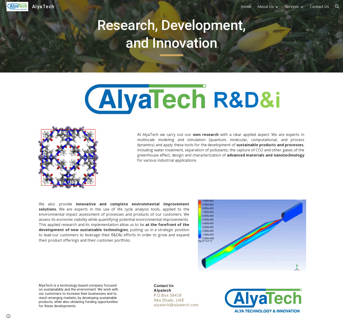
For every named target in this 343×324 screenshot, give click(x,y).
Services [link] (292, 6)
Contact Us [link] (319, 6)
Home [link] (246, 6)
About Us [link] (265, 6)
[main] (171, 36)
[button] (337, 6)
